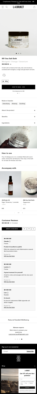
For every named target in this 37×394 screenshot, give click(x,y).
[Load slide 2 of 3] (18, 53)
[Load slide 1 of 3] (16, 53)
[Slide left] (15, 213)
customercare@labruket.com (18, 334)
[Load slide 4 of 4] (22, 339)
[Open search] (24, 228)
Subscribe (30, 351)
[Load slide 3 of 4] (19, 339)
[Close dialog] (34, 369)
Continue (27, 387)
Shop (3, 366)
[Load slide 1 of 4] (15, 339)
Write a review (12, 229)
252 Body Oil (6, 200)
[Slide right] (22, 213)
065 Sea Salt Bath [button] (9, 256)
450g (6, 81)
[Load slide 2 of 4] (17, 339)
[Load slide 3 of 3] (21, 53)
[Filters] (29, 228)
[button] (3, 7)
